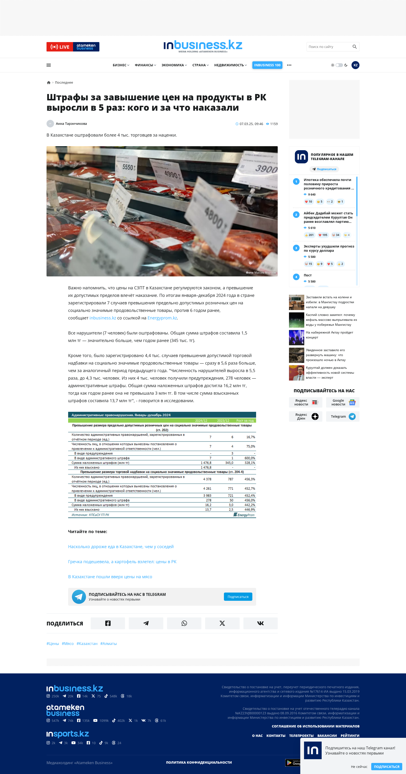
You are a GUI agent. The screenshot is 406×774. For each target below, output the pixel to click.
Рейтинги (350, 735)
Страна (199, 65)
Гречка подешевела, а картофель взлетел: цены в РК (122, 561)
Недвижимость (229, 65)
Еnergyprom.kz (162, 318)
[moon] (346, 65)
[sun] (333, 65)
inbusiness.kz (103, 318)
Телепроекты (301, 735)
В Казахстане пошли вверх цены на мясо (110, 576)
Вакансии (327, 735)
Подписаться (386, 766)
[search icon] (354, 46)
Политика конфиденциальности (199, 762)
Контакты (275, 735)
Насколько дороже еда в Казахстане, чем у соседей (121, 546)
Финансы (144, 65)
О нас (257, 735)
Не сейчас (359, 766)
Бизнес (119, 65)
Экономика (173, 65)
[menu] (48, 65)
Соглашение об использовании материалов (315, 726)
